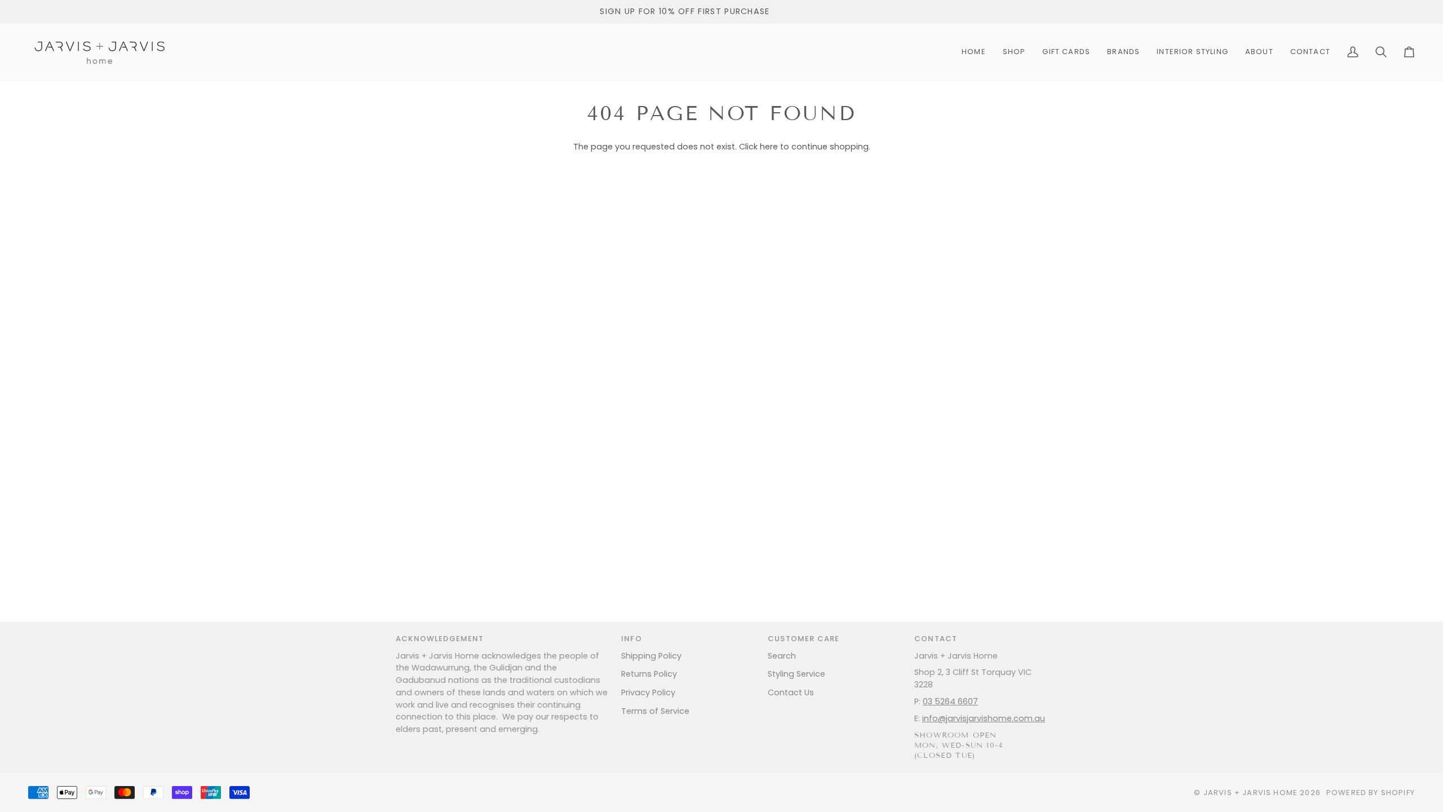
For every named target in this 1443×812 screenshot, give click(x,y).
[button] (1014, 52)
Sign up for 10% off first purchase (684, 11)
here (769, 146)
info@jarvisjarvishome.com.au (983, 718)
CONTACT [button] (935, 638)
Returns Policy (649, 673)
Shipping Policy (651, 655)
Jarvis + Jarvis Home (1250, 792)
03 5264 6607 (950, 701)
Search (782, 655)
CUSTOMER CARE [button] (803, 638)
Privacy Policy (648, 692)
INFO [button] (631, 638)
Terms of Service (655, 711)
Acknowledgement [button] (440, 638)
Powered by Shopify (1370, 792)
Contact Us (791, 692)
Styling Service (796, 673)
